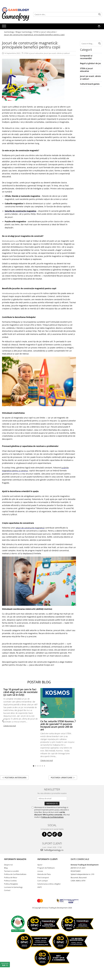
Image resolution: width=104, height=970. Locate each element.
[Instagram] (59, 834)
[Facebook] (44, 834)
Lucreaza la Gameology (13, 887)
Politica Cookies (10, 880)
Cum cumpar (42, 880)
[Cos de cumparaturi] (99, 26)
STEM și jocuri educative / (45, 32)
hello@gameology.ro (53, 850)
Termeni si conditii (11, 871)
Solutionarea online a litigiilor (49, 884)
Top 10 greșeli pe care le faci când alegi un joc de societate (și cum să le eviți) (20, 692)
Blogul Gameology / (24, 32)
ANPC (39, 887)
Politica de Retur (10, 877)
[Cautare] (99, 14)
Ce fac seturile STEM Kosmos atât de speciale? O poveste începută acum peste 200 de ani (57, 725)
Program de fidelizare (46, 868)
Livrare (40, 871)
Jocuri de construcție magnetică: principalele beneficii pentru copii (34, 34)
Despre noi (8, 864)
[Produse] (4, 27)
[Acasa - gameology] (15, 9)
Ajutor (39, 864)
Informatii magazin (15, 859)
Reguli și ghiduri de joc (90, 63)
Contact (7, 890)
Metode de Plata (44, 874)
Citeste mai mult (9, 725)
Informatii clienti (47, 859)
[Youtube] (49, 834)
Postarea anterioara (15, 777)
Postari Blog (39, 682)
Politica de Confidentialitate (52, 817)
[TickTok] (54, 834)
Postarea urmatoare (62, 777)
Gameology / (9, 32)
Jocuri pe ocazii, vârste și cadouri (57, 53)
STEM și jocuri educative (33, 53)
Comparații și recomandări (86, 57)
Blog (6, 868)
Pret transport (43, 877)
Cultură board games (90, 84)
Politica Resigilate (11, 884)
